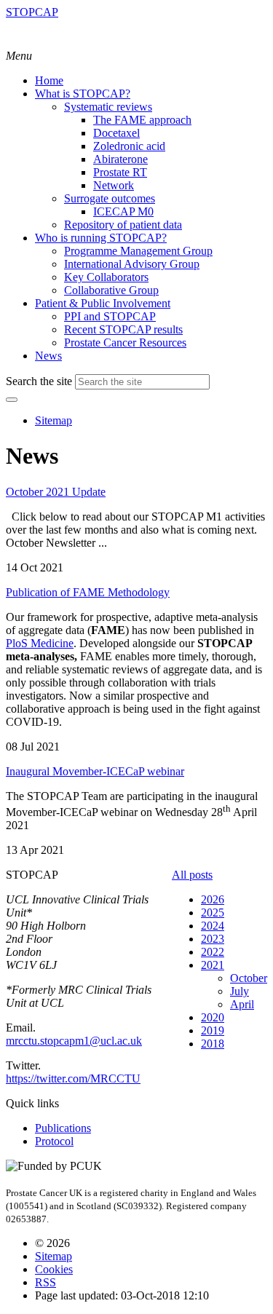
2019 (212, 1030)
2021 (212, 965)
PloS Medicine (40, 643)
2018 (212, 1043)
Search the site (39, 381)
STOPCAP (32, 12)
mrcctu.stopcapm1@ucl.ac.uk (74, 1040)
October (248, 978)
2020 (212, 1017)
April (242, 1004)
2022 (212, 952)
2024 (212, 925)
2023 (212, 939)
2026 (212, 899)
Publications (63, 1128)
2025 (212, 912)
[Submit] (11, 399)
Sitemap (53, 420)
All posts (192, 874)
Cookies (54, 1269)
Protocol (54, 1141)
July (239, 991)
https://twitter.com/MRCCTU (73, 1078)
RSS (45, 1282)
